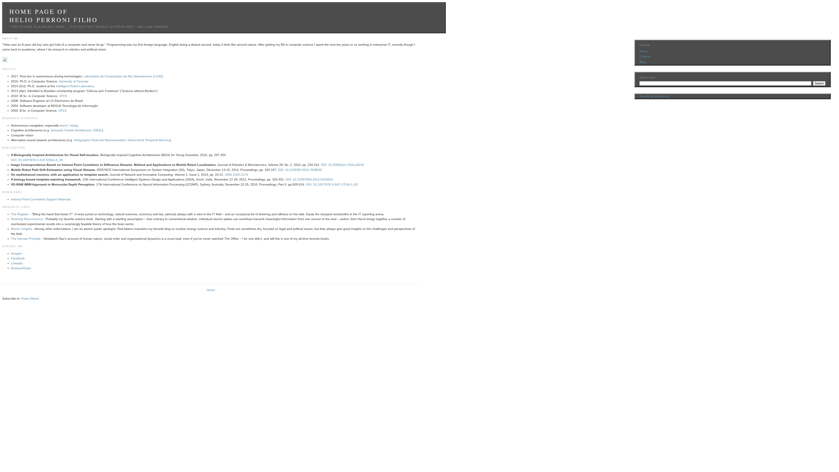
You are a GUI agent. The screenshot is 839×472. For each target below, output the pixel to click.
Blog (643, 62)
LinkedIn (17, 263)
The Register (20, 214)
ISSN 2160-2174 (236, 174)
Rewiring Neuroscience (27, 219)
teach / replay (69, 125)
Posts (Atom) (30, 298)
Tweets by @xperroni (654, 96)
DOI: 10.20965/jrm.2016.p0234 (342, 165)
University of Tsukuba (73, 81)
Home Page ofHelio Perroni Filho (53, 15)
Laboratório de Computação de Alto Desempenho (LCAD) (123, 76)
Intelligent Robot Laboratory (75, 86)
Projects (645, 56)
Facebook (18, 258)
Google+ (17, 253)
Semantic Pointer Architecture (71, 130)
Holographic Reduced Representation (100, 140)
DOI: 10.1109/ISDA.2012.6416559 (309, 179)
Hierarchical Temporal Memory (149, 140)
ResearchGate (21, 268)
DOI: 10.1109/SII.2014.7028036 (300, 170)
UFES (63, 96)
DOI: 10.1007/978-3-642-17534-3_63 (332, 184)
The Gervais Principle (26, 238)
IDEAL (97, 130)
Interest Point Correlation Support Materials (41, 199)
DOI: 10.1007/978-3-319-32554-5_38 (37, 160)
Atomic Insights (21, 229)
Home (211, 290)
